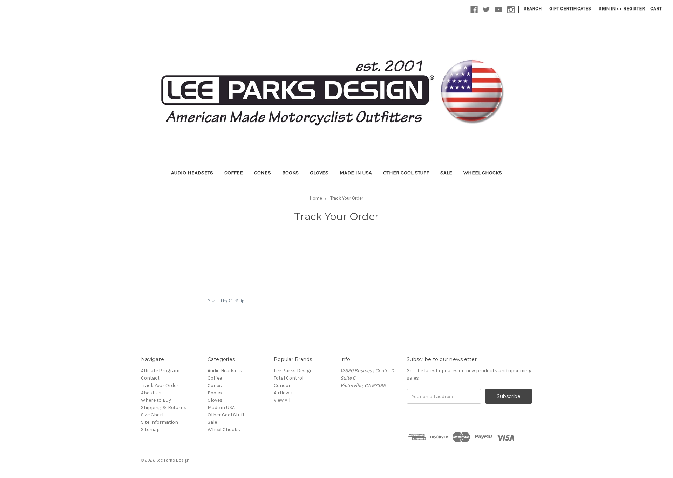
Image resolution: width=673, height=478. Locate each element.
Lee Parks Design (293, 371)
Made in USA (356, 172)
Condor (282, 385)
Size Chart (152, 415)
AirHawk (283, 393)
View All (282, 400)
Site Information (159, 422)
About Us (151, 393)
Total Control (289, 378)
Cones (262, 172)
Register (634, 9)
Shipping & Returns (163, 407)
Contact (150, 378)
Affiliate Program (160, 371)
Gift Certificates (570, 9)
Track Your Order (159, 385)
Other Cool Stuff (406, 172)
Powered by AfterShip (226, 301)
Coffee (233, 172)
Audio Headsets (192, 172)
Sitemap (150, 429)
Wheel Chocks (482, 172)
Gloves (319, 172)
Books (290, 172)
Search (533, 9)
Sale (446, 172)
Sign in (607, 9)
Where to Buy (156, 400)
